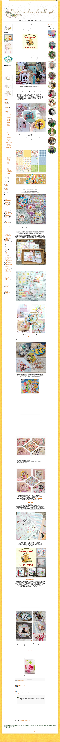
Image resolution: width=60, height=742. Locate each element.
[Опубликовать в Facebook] (30, 679)
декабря (7, 103)
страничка (6, 285)
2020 (6, 102)
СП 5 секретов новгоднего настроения (8, 275)
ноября (7, 104)
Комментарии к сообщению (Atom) (25, 720)
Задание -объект (7, 212)
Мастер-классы (38, 20)
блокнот (6, 199)
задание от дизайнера (8, 215)
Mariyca (18, 685)
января (7, 181)
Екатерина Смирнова (30, 502)
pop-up (6, 295)
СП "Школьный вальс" (8, 271)
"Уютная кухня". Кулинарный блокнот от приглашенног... (8, 174)
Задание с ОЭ (7, 217)
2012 (6, 192)
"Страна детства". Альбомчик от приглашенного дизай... (8, 157)
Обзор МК (6, 237)
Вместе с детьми (7, 203)
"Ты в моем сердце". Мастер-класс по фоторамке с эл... (9, 117)
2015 (6, 188)
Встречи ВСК (7, 204)
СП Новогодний (7, 280)
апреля (7, 177)
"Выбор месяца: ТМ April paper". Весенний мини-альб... (8, 140)
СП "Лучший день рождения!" (7, 259)
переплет (6, 240)
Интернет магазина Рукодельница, (25, 656)
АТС (5, 198)
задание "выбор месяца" (8, 213)
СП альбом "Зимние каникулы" (8, 278)
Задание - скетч (7, 210)
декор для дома (7, 206)
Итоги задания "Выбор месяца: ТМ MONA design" (9, 151)
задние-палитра (7, 223)
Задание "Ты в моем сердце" (9, 134)
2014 (6, 189)
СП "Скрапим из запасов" (21, 680)
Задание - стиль (7, 211)
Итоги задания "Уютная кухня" (8, 128)
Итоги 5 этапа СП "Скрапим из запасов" (8, 148)
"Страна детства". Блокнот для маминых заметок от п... (9, 125)
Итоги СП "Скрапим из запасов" (9, 143)
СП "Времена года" (7, 253)
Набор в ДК (6, 234)
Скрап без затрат (7, 247)
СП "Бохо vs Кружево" (8, 250)
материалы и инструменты (7, 230)
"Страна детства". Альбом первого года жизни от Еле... (8, 131)
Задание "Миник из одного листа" (8, 114)
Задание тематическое (8, 218)
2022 (6, 99)
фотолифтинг (7, 290)
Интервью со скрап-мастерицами (8, 226)
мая (6, 112)
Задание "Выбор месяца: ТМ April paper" (8, 160)
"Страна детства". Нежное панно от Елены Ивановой (8, 145)
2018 (6, 184)
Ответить (18, 693)
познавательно (7, 242)
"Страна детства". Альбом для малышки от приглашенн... (8, 120)
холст (6, 291)
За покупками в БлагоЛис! (8, 123)
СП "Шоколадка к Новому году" (7, 273)
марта (7, 178)
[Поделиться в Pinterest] (31, 679)
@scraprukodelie (37, 656)
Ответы (19, 695)
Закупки (6, 224)
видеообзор (6, 202)
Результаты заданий (8, 245)
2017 (6, 185)
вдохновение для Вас (8, 200)
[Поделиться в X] (29, 679)
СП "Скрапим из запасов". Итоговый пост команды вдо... (9, 171)
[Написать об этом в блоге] (28, 679)
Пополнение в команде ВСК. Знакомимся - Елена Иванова (8, 163)
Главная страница (22, 20)
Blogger (34, 731)
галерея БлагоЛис (7, 205)
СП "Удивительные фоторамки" (7, 270)
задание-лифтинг (7, 222)
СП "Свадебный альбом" (8, 262)
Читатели (6, 293)
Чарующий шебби (7, 292)
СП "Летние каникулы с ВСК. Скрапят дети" (8, 257)
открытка (6, 239)
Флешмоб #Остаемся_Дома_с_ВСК (8, 287)
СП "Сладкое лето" (7, 268)
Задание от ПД (7, 216)
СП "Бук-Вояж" (7, 252)
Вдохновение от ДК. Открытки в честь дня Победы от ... (9, 154)
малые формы (7, 227)
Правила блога (30, 20)
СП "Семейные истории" (8, 264)
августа (7, 108)
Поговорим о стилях (8, 241)
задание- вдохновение (8, 220)
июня (7, 111)
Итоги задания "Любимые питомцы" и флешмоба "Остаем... (8, 168)
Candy (6, 294)
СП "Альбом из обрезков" (7, 249)
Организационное (7, 238)
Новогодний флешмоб (8, 235)
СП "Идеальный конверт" (7, 255)
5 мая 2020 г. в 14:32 (23, 685)
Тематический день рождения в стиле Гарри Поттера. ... (9, 137)
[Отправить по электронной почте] (27, 679)
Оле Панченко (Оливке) (38, 498)
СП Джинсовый (7, 279)
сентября (7, 107)
